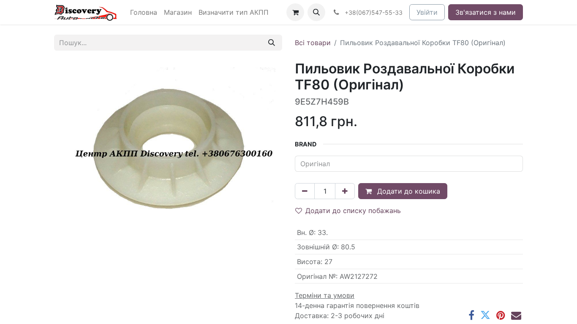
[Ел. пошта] (516, 315)
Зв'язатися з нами (485, 12)
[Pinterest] (500, 315)
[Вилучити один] (305, 191)
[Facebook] (471, 315)
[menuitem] (144, 12)
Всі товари (313, 42)
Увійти (427, 12)
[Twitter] (485, 315)
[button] (316, 12)
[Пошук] (271, 43)
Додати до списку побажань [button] (353, 210)
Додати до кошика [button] (407, 191)
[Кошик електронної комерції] (295, 12)
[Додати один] (345, 191)
